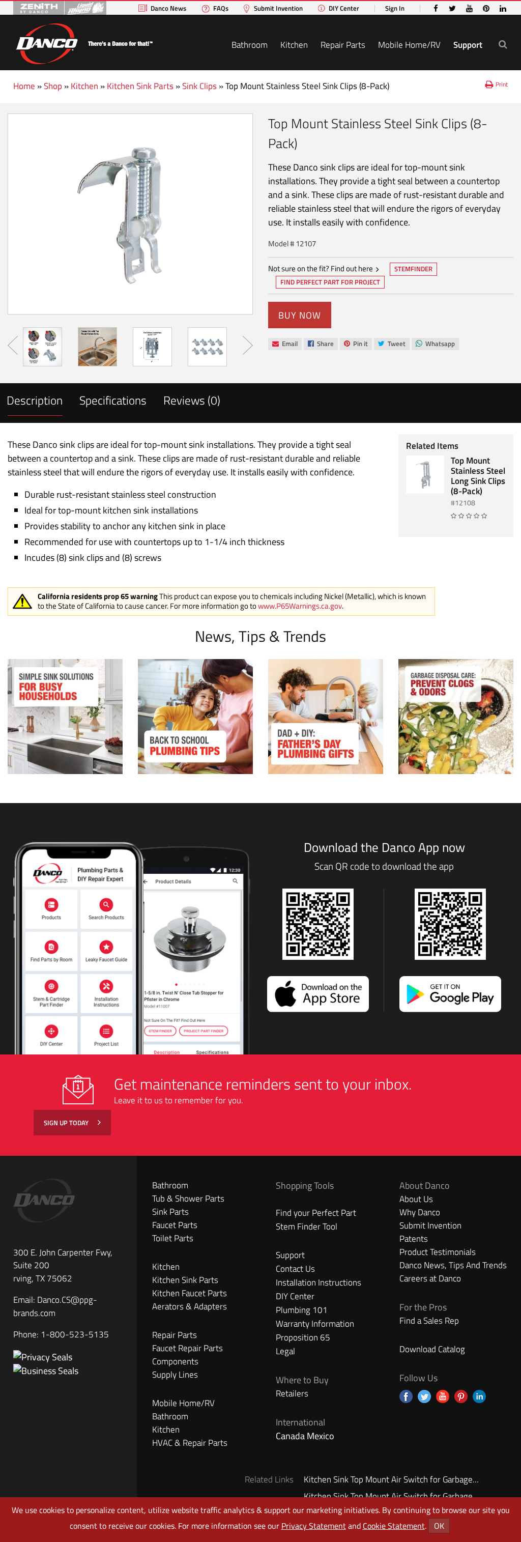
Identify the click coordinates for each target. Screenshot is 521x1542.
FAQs (220, 8)
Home (24, 86)
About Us (416, 1199)
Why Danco (419, 1212)
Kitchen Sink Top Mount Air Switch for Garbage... (391, 1479)
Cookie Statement (394, 1526)
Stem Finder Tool (306, 1226)
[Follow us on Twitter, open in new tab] (424, 1396)
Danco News (168, 8)
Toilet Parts (172, 1238)
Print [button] (502, 84)
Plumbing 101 (302, 1310)
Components (175, 1361)
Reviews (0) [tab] (191, 400)
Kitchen (294, 44)
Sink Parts (170, 1211)
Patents (413, 1238)
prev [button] (13, 345)
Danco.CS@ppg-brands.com (55, 1306)
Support (467, 44)
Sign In (394, 8)
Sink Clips (199, 86)
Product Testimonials (437, 1252)
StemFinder (413, 270)
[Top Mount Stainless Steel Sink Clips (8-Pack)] (130, 214)
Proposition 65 (303, 1337)
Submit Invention (278, 8)
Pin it (355, 344)
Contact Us (295, 1268)
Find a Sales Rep (429, 1320)
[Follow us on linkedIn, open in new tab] (479, 1396)
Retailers (292, 1393)
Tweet (392, 344)
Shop (53, 86)
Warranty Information (315, 1323)
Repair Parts (343, 44)
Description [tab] (35, 400)
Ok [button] (439, 1526)
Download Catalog (432, 1349)
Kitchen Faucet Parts (189, 1293)
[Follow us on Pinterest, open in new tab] (461, 1396)
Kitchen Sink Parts (140, 86)
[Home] (84, 42)
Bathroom (249, 44)
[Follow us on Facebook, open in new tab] (406, 1396)
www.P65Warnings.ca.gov (300, 606)
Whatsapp (435, 344)
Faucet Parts (174, 1225)
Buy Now (299, 315)
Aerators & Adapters (189, 1306)
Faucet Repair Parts (187, 1348)
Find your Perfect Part (316, 1212)
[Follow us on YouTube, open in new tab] (442, 1396)
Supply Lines (175, 1374)
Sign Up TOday (67, 1123)
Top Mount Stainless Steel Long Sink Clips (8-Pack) (478, 476)
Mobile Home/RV (409, 44)
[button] (503, 44)
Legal (285, 1351)
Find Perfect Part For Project (330, 282)
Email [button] (285, 344)
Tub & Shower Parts (188, 1198)
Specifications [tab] (113, 400)
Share (320, 344)
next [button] (248, 345)
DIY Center (344, 8)
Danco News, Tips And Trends (453, 1265)
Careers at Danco (430, 1278)
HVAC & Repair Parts (189, 1442)
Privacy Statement (313, 1526)
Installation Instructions (318, 1282)
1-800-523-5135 (75, 1334)
